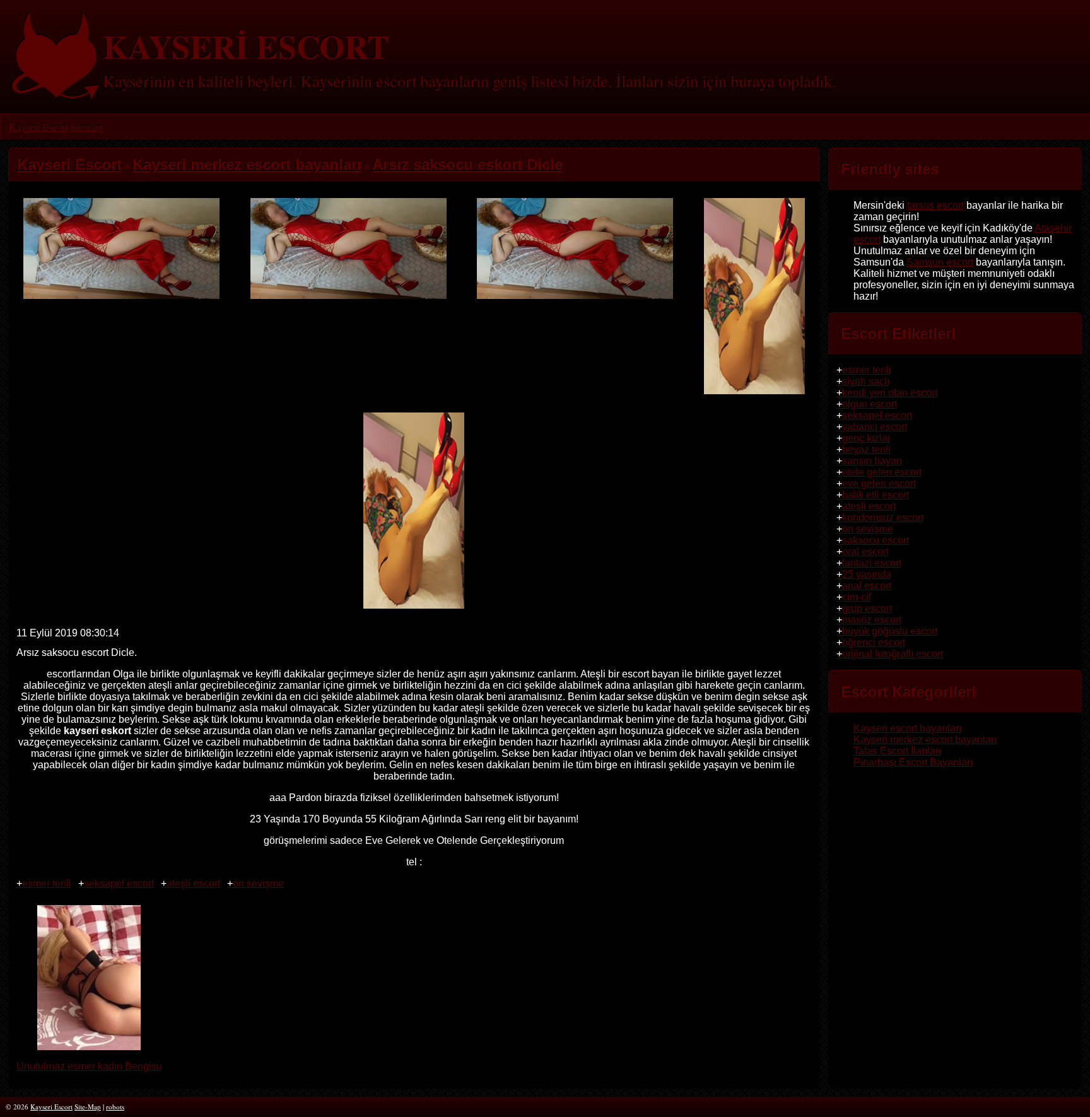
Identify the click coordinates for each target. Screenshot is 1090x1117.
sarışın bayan (872, 460)
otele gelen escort (882, 472)
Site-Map (87, 1106)
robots (115, 1106)
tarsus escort (935, 205)
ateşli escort (193, 883)
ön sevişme (258, 883)
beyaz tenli (866, 449)
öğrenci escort (873, 642)
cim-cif (856, 597)
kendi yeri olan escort (889, 392)
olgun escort (869, 404)
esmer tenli (46, 883)
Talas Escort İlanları (897, 751)
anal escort (866, 585)
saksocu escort (875, 540)
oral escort (865, 551)
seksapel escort (119, 883)
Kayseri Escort (38, 126)
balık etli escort (875, 494)
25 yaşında (866, 574)
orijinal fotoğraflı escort (892, 653)
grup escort (867, 608)
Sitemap (86, 126)
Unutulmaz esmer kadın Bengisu (89, 1066)
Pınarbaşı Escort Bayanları (913, 762)
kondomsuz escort (882, 517)
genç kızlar (866, 438)
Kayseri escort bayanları (907, 728)
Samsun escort (939, 262)
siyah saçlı (865, 381)
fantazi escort (871, 563)
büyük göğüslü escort (889, 631)
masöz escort (871, 619)
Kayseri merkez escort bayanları (925, 739)
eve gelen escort (879, 483)
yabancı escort (874, 426)
